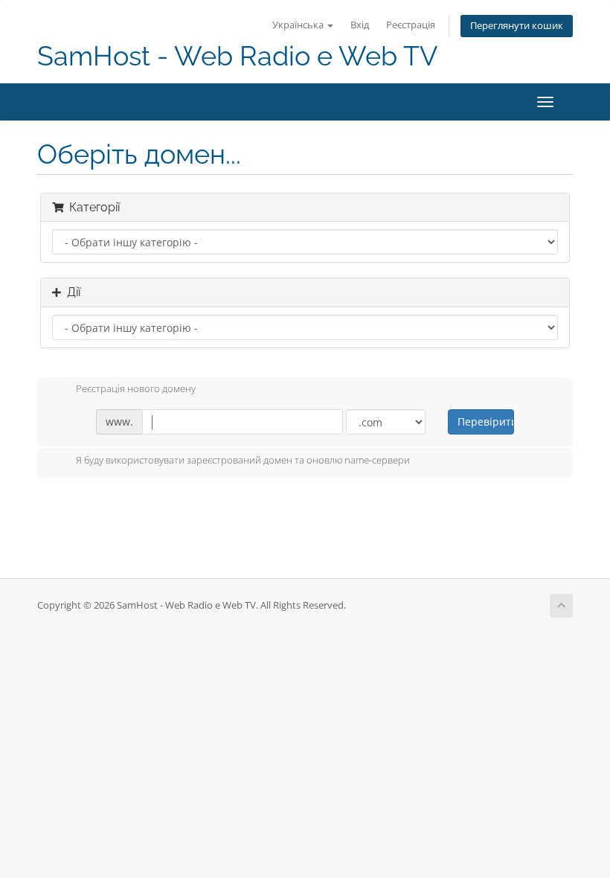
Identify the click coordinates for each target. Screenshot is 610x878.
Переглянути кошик (516, 25)
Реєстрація (410, 25)
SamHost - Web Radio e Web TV (237, 56)
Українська (299, 25)
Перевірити (485, 421)
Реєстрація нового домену (136, 389)
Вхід (359, 25)
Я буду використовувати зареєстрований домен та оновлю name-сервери (243, 460)
